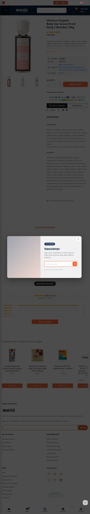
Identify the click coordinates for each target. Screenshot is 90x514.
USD (73, 3)
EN (84, 3)
